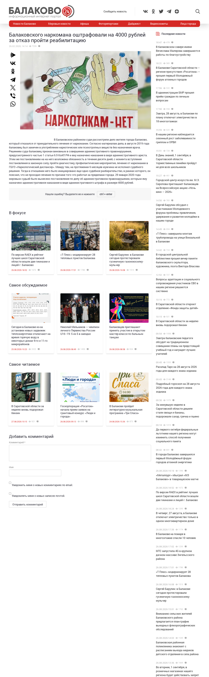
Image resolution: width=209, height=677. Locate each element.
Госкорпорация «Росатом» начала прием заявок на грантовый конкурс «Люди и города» (77, 411)
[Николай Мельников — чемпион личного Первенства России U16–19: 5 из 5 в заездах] (80, 308)
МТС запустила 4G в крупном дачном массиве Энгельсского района (175, 554)
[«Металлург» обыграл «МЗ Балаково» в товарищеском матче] (185, 471)
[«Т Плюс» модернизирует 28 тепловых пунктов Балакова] (80, 235)
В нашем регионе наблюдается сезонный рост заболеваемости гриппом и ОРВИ (175, 138)
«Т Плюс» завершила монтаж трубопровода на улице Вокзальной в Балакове (178, 237)
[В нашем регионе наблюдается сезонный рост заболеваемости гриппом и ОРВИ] (172, 130)
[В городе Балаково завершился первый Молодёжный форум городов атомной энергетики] (172, 450)
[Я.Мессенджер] (14, 55)
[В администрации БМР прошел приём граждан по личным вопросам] (172, 88)
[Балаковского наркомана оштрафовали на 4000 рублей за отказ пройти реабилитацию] (39, 46)
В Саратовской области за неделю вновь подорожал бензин (27, 409)
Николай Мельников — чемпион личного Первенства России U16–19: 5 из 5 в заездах (79, 330)
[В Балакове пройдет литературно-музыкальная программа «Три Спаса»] (129, 387)
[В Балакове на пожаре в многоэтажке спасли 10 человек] (185, 530)
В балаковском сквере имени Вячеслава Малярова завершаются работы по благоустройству (178, 50)
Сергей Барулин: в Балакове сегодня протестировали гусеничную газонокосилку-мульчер (126, 260)
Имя (11, 467)
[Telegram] (14, 79)
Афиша (84, 23)
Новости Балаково (24, 23)
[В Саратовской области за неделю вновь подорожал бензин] (31, 387)
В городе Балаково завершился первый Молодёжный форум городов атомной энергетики (175, 458)
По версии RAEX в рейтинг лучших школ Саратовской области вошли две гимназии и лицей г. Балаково (30, 260)
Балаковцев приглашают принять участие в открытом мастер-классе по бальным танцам (127, 332)
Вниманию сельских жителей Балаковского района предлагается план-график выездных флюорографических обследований (175, 621)
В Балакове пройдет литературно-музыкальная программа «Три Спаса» (125, 409)
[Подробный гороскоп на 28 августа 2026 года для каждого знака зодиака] (173, 379)
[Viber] (14, 96)
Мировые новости (59, 23)
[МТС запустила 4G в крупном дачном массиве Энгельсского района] (185, 547)
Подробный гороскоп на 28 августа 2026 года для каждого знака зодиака (178, 387)
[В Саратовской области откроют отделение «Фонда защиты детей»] (172, 300)
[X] (14, 88)
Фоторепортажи (108, 23)
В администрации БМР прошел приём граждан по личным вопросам (175, 96)
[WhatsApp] (14, 104)
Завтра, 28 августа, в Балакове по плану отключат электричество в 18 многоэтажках (177, 117)
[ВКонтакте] (14, 63)
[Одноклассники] (14, 71)
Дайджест (134, 23)
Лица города (188, 23)
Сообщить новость (115, 11)
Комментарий (17, 442)
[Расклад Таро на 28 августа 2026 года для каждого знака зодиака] (173, 362)
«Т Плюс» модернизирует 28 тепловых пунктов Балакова (77, 256)
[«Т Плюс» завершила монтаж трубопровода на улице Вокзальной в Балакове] (172, 229)
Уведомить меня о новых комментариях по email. (42, 485)
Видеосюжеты (159, 23)
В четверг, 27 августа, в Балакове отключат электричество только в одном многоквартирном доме (177, 517)
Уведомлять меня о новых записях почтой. (38, 495)
